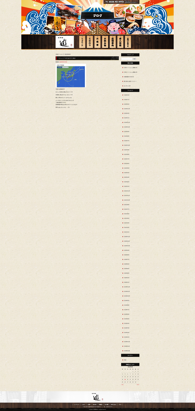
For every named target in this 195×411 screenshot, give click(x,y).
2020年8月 (126, 254)
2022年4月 (126, 172)
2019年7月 (126, 309)
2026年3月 (126, 95)
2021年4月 (126, 223)
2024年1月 (126, 117)
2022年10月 (127, 145)
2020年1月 (126, 282)
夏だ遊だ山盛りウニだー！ (130, 81)
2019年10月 (127, 296)
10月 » (138, 384)
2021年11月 (127, 195)
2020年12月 (127, 236)
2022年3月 (126, 177)
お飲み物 (105, 41)
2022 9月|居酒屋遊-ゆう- (60, 0)
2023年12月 (127, 122)
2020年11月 (127, 241)
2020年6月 (126, 264)
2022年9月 (126, 149)
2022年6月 (126, 163)
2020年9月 (126, 250)
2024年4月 (126, 113)
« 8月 (122, 384)
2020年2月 (126, 277)
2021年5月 (126, 218)
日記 (125, 360)
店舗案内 (113, 41)
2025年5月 (126, 104)
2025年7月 (126, 99)
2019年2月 (126, 332)
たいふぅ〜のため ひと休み (67, 58)
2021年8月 (126, 204)
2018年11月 (127, 346)
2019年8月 (126, 305)
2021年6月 (126, 213)
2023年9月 (126, 131)
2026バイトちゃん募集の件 (130, 67)
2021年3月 (126, 227)
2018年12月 (127, 341)
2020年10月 (127, 245)
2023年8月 (126, 136)
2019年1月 (126, 337)
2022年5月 (126, 168)
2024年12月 (127, 108)
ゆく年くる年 (127, 85)
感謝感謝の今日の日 (129, 76)
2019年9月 (126, 300)
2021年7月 (126, 209)
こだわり (90, 41)
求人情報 (120, 41)
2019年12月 (127, 286)
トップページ (82, 41)
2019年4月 (126, 323)
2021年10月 (127, 200)
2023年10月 (127, 127)
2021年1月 (126, 232)
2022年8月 (126, 154)
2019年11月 (127, 291)
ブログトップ (130, 54)
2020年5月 (126, 268)
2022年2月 (126, 181)
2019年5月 (126, 318)
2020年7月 (126, 259)
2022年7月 (126, 159)
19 (125, 379)
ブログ (120, 404)
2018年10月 (127, 350)
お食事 (97, 41)
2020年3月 (126, 273)
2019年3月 (126, 328)
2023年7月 (126, 140)
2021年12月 (127, 191)
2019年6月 (126, 314)
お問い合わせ (128, 41)
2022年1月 (126, 186)
